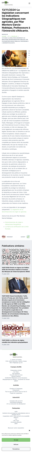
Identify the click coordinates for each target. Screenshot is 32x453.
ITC (16, 419)
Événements (16, 390)
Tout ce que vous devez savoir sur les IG (16, 391)
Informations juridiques (16, 402)
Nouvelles (5, 34)
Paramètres (16, 449)
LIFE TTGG (16, 420)
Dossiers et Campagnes (16, 388)
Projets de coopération (16, 393)
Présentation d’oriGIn (16, 370)
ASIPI (16, 411)
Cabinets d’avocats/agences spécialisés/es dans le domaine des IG (16, 413)
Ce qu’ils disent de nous (16, 375)
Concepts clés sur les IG (16, 401)
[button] (29, 430)
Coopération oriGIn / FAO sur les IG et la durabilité (16, 416)
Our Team (16, 372)
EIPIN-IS (16, 417)
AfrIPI (16, 423)
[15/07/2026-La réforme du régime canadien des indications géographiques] (16, 330)
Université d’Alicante (16, 422)
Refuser (16, 444)
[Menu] (29, 3)
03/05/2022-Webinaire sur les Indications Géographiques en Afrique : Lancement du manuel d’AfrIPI (16, 379)
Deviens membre (16, 376)
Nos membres (16, 373)
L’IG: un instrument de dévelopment (16, 404)
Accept (16, 440)
